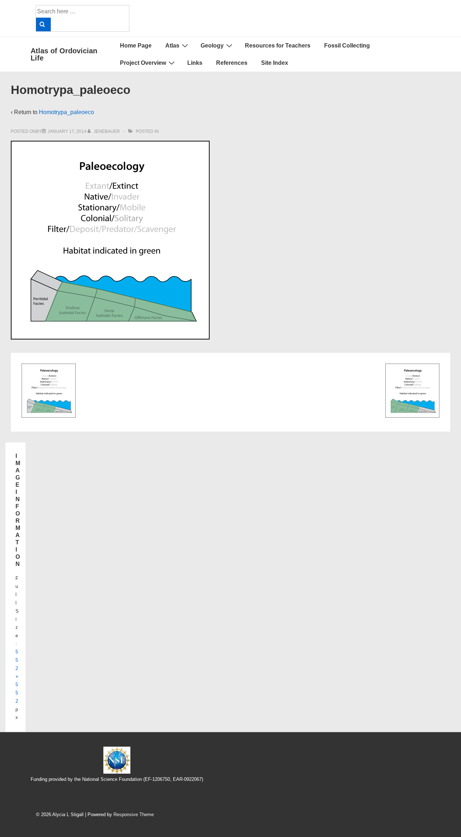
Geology (212, 45)
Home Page (136, 45)
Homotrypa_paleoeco (66, 112)
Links (194, 63)
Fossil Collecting (347, 45)
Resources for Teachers (277, 45)
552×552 (16, 676)
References (231, 63)
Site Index (274, 63)
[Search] (43, 24)
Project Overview (143, 63)
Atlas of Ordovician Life (64, 54)
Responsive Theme (133, 814)
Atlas (172, 45)
